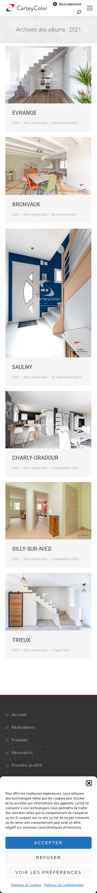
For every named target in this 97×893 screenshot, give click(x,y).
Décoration (22, 752)
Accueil (19, 714)
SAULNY (22, 367)
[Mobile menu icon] (89, 8)
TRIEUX (21, 640)
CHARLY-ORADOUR (35, 458)
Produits (20, 740)
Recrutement (70, 4)
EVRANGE (24, 113)
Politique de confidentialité (64, 885)
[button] (89, 783)
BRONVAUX (26, 204)
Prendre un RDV (27, 765)
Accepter (48, 842)
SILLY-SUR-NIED (31, 549)
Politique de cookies (26, 885)
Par (35, 123)
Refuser (48, 857)
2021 (16, 123)
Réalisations (23, 727)
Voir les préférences (48, 872)
